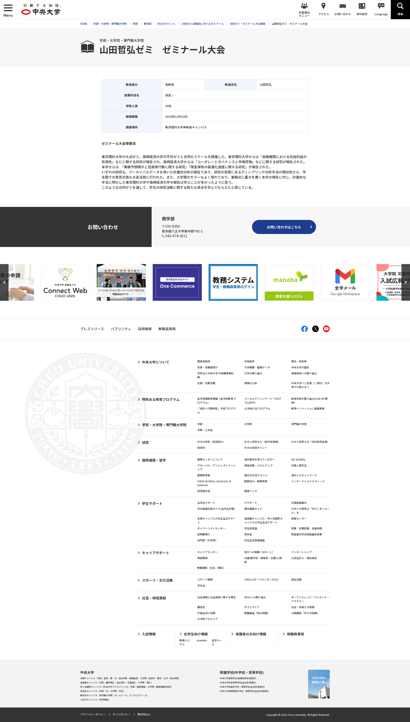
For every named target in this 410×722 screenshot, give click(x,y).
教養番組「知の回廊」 (257, 613)
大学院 (248, 424)
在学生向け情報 (196, 634)
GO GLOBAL (298, 459)
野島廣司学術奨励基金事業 (306, 534)
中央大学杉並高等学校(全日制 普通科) (238, 682)
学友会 (201, 585)
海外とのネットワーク (304, 475)
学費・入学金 (205, 430)
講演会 (201, 607)
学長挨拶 (249, 361)
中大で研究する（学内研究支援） (310, 441)
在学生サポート (206, 502)
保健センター (299, 518)
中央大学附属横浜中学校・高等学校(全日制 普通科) (244, 691)
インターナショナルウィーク (308, 481)
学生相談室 (250, 528)
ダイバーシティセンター (211, 528)
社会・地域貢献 (154, 597)
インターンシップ (301, 552)
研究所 (201, 447)
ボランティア (251, 607)
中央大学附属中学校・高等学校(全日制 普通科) (242, 686)
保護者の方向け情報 (251, 634)
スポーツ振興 (205, 579)
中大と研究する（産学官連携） (262, 441)
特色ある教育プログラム (161, 399)
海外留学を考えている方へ (259, 459)
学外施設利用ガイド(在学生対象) (216, 508)
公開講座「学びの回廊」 (305, 613)
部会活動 (296, 579)
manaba (202, 640)
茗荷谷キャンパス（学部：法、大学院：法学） (102, 691)
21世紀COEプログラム (257, 408)
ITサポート (250, 502)
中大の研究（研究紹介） (211, 441)
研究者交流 (203, 491)
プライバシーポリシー (93, 714)
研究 (145, 442)
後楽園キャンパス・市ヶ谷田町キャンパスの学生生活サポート (263, 520)
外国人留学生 (299, 465)
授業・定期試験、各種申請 (306, 528)
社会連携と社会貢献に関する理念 (216, 597)
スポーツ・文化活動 (157, 580)
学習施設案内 (299, 502)
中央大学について (155, 362)
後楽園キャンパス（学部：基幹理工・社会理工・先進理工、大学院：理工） (116, 682)
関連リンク (250, 491)
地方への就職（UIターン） (259, 552)
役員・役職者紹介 (207, 367)
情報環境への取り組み (304, 373)
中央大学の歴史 (300, 367)
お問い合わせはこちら (284, 227)
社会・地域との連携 (302, 607)
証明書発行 (203, 534)
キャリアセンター (207, 552)
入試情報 (149, 634)
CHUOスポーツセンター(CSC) (261, 579)
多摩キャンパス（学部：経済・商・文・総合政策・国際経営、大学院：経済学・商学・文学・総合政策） (130, 678)
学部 (199, 424)
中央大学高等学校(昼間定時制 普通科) (238, 678)
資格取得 (202, 558)
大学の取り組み (253, 373)
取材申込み (144, 714)
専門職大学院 (299, 424)
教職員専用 (295, 634)
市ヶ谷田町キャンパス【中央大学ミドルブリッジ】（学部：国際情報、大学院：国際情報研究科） (126, 686)
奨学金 (248, 534)
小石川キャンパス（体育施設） (95, 699)
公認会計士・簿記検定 (304, 558)
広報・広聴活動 (206, 383)
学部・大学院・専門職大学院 (164, 424)
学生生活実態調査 (254, 540)
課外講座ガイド (253, 508)
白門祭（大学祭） (207, 540)
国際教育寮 (203, 475)
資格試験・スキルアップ (258, 465)
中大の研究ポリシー (255, 447)
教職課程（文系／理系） (211, 567)
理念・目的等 (299, 361)
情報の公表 (250, 383)
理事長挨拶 (203, 361)
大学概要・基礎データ (257, 367)
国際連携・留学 (154, 460)
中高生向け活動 (206, 613)
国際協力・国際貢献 (255, 481)
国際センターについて (210, 459)
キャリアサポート (155, 552)
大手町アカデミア (207, 619)
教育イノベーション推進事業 (308, 408)
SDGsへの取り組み (255, 597)
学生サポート (152, 503)
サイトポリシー (122, 714)
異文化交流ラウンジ (255, 475)
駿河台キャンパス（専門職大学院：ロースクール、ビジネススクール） (114, 695)
